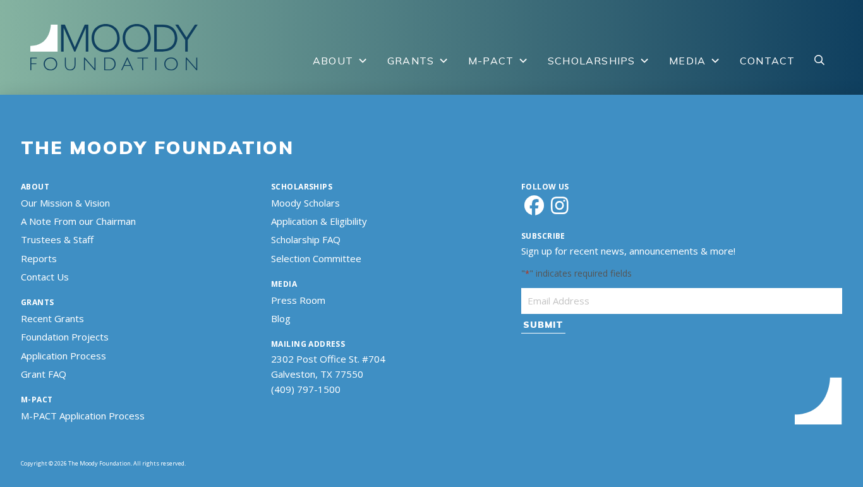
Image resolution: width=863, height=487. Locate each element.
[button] (819, 61)
